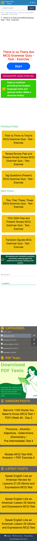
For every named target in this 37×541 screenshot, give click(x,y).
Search (32, 8)
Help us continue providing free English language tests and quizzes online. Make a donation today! (19, 89)
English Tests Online (21, 539)
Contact (8, 536)
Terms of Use (18, 536)
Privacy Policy (28, 536)
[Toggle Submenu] (34, 336)
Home (2, 12)
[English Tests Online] (7, 2)
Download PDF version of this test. (18, 76)
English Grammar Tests (11, 12)
